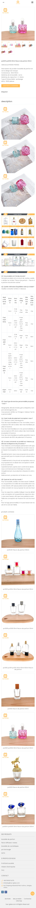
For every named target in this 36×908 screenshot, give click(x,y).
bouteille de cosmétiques (10, 846)
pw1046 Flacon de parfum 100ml (18, 550)
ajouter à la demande (10, 85)
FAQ (2, 870)
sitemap (19, 901)
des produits (17, 899)
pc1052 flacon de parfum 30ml (18, 709)
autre (3, 853)
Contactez (27, 899)
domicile (8, 899)
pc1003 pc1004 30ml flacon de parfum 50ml (18, 589)
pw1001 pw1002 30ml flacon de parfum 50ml (18, 748)
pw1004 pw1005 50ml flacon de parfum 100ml (18, 826)
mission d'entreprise (8, 867)
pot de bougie (6, 850)
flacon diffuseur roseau (9, 843)
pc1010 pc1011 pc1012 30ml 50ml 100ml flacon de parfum (18, 668)
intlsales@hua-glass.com (11, 883)
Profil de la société (7, 863)
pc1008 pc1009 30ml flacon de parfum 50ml (18, 628)
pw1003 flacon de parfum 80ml (18, 787)
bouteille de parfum (8, 839)
